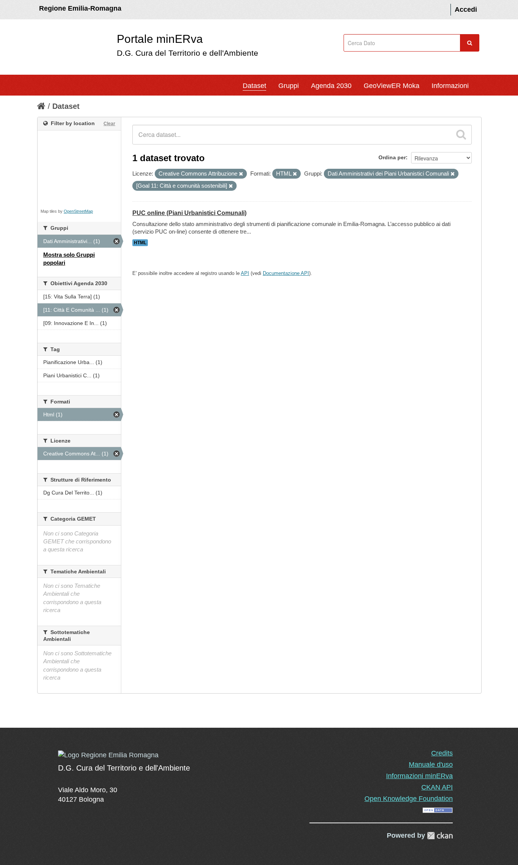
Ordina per (392, 157)
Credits (442, 753)
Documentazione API (286, 273)
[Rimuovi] (241, 174)
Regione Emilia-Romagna (80, 8)
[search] (461, 134)
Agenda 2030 (331, 85)
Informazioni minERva (419, 776)
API (245, 273)
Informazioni (450, 85)
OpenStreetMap (78, 211)
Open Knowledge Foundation (408, 798)
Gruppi (288, 85)
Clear (109, 123)
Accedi (466, 9)
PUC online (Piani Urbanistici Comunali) (189, 213)
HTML (140, 242)
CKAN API (437, 787)
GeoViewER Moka (391, 85)
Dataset (254, 85)
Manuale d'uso (431, 764)
